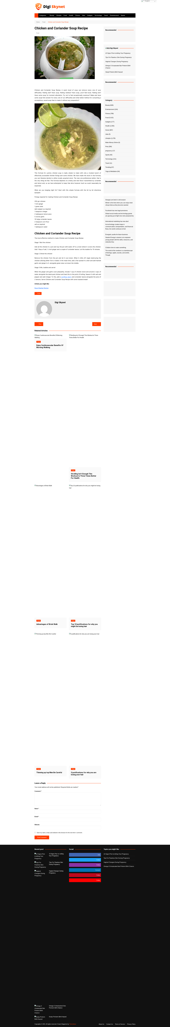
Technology (98, 15)
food (38, 293)
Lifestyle (58, 15)
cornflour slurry (66, 277)
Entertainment (114, 15)
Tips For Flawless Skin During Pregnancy (118, 57)
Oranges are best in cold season (115, 200)
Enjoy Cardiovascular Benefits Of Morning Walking (49, 346)
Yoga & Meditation (111, 171)
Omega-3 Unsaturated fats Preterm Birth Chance (119, 866)
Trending (108, 167)
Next (95, 324)
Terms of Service (120, 1024)
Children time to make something (115, 247)
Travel (106, 15)
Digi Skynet (114, 48)
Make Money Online (111, 142)
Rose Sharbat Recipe (41, 288)
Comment (38, 791)
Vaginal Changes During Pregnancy (116, 61)
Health (71, 15)
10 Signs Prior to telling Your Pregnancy (117, 53)
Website (37, 824)
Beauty (52, 15)
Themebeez (72, 1024)
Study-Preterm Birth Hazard (114, 72)
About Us (101, 1024)
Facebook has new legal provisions (116, 210)
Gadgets (89, 15)
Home (107, 130)
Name (37, 808)
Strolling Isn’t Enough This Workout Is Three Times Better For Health (83, 476)
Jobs (83, 15)
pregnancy (108, 150)
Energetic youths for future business (116, 234)
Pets (106, 146)
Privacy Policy (131, 1024)
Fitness (77, 15)
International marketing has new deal (116, 221)
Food (65, 15)
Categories (42, 15)
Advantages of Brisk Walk (47, 624)
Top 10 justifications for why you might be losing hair (84, 625)
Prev (40, 324)
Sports (123, 15)
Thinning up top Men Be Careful (49, 772)
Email (37, 816)
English (147, 1)
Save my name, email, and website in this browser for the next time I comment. (59, 832)
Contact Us (109, 1024)
